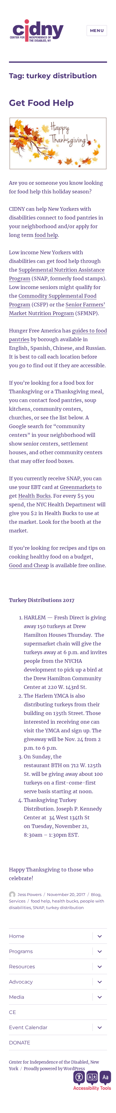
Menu (97, 30)
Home (16, 936)
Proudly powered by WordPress (54, 1068)
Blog (96, 894)
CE (12, 1012)
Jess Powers (29, 894)
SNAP (38, 907)
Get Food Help (41, 102)
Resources (22, 967)
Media (16, 997)
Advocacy (21, 982)
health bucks (65, 900)
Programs (21, 951)
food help (40, 900)
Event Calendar (28, 1027)
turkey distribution (65, 907)
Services (17, 900)
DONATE (19, 1043)
